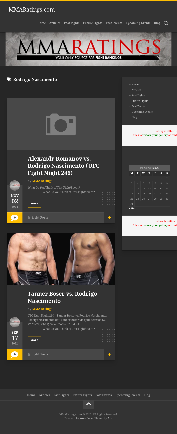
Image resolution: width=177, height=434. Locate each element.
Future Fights (92, 23)
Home (42, 23)
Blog (157, 23)
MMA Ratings (42, 181)
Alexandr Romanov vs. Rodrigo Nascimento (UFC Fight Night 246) (64, 165)
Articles (54, 23)
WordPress (86, 418)
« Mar (132, 208)
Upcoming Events (138, 23)
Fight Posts (40, 217)
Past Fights (72, 23)
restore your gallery (155, 135)
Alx (110, 418)
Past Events (114, 23)
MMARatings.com (32, 9)
